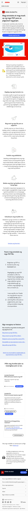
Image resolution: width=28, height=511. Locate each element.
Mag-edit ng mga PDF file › (9, 345)
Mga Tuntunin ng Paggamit (7, 506)
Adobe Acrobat (5, 6)
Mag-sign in (23, 2)
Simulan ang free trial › (14, 243)
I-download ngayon (18, 435)
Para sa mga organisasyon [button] (7, 485)
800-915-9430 (8, 428)
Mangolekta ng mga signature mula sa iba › (13, 342)
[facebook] (3, 502)
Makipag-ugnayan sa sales (17, 428)
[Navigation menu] (2, 2)
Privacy (17, 504)
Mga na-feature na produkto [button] (8, 494)
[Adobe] (7, 2)
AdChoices (23, 508)
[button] (18, 2)
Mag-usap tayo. (17, 427)
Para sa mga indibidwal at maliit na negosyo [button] (11, 478)
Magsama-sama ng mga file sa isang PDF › (13, 339)
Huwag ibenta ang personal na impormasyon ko (10, 508)
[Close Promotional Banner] (26, 470)
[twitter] (8, 502)
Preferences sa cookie (16, 506)
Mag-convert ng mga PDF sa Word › (11, 336)
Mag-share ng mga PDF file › (9, 332)
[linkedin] (10, 502)
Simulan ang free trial (14, 35)
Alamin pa (15, 445)
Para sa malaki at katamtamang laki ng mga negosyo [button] (13, 482)
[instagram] (5, 502)
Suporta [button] (4, 488)
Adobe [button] (3, 491)
